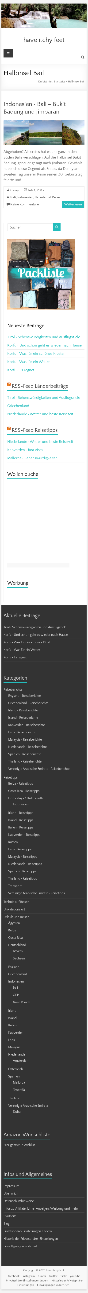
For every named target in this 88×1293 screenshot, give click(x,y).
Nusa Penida (21, 1002)
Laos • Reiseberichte (22, 732)
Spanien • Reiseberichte (24, 754)
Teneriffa (19, 1090)
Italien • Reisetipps (20, 827)
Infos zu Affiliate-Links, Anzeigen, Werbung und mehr (41, 1209)
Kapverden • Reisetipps (24, 835)
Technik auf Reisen (16, 902)
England (13, 967)
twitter (53, 1276)
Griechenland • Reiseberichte (28, 703)
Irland (12, 1011)
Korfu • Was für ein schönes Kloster (36, 353)
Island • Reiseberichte (23, 718)
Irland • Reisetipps (20, 813)
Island (12, 1018)
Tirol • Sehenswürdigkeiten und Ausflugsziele (43, 337)
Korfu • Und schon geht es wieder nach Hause (44, 345)
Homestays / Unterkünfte (26, 798)
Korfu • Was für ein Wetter (28, 362)
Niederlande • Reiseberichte (27, 747)
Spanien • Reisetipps (22, 871)
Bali (13, 197)
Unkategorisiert (14, 909)
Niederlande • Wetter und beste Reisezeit (40, 414)
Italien (12, 1025)
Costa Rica (15, 938)
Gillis (16, 995)
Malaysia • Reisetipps (22, 857)
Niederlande (16, 1054)
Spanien (14, 1076)
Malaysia (14, 1047)
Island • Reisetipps (20, 820)
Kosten (13, 842)
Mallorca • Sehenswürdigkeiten (32, 458)
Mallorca (19, 1083)
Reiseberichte (13, 690)
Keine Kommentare (24, 204)
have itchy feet (44, 40)
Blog (7, 1224)
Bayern (18, 951)
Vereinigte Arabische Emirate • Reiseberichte (38, 769)
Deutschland (17, 945)
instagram (29, 1276)
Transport (15, 886)
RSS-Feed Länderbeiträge (40, 386)
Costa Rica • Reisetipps (23, 791)
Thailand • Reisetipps (22, 879)
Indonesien (25, 197)
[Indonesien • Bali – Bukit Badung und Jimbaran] (44, 122)
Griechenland (18, 406)
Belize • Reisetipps (20, 784)
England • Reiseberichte (24, 696)
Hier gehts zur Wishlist (19, 1145)
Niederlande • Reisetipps (25, 864)
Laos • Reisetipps (19, 849)
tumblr (42, 1276)
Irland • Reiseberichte (23, 710)
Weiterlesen (73, 204)
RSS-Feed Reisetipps (35, 430)
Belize (12, 930)
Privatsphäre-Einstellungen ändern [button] (28, 1231)
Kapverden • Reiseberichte (26, 725)
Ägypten (14, 923)
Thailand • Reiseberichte (25, 761)
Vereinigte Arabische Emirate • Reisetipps (36, 893)
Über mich (11, 1193)
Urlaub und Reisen (48, 197)
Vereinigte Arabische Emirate (28, 1106)
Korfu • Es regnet (20, 370)
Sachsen (19, 958)
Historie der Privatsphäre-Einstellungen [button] (31, 1239)
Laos (11, 1040)
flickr (64, 1276)
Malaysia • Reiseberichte (25, 740)
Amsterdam (21, 1061)
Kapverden (15, 1033)
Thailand (14, 1098)
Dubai (17, 1112)
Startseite (59, 81)
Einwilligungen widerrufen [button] (22, 1246)
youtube (75, 1276)
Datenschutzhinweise (19, 1201)
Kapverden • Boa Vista (25, 450)
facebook (13, 1276)
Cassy (14, 190)
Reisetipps (11, 777)
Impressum (11, 1186)
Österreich (15, 1069)
